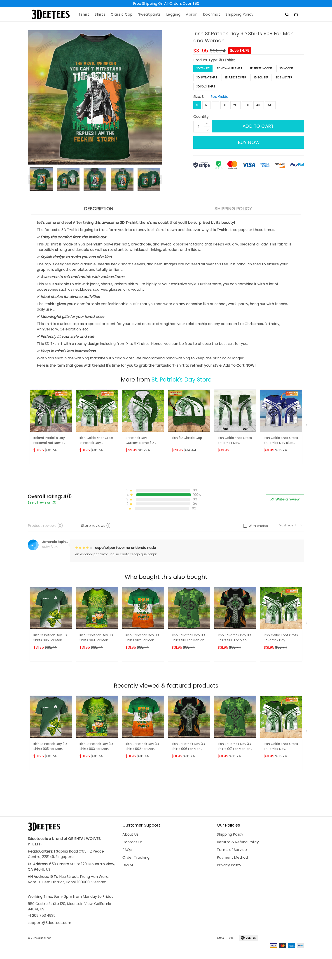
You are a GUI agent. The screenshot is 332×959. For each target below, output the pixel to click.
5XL (270, 105)
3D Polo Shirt (205, 86)
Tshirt (83, 14)
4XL (258, 105)
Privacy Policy (229, 865)
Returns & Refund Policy (238, 842)
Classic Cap (122, 14)
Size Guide (219, 96)
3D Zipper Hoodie (261, 68)
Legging (173, 14)
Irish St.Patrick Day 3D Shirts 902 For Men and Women (142, 638)
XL (224, 105)
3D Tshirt (227, 60)
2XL (235, 105)
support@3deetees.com (49, 922)
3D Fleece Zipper (235, 77)
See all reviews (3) (42, 502)
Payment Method (232, 857)
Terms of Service (232, 849)
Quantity (201, 116)
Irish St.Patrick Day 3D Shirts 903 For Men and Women (96, 638)
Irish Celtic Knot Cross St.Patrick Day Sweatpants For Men (235, 441)
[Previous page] (30, 179)
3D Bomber (261, 77)
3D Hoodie (286, 68)
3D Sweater (284, 77)
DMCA (127, 865)
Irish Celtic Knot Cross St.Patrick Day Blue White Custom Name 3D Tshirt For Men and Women (281, 441)
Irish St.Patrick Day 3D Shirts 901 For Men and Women (189, 638)
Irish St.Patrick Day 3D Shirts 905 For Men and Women (50, 638)
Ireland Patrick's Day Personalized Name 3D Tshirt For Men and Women (50, 441)
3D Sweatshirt (206, 77)
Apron (192, 14)
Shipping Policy (239, 14)
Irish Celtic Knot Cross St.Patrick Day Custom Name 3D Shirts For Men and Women (96, 441)
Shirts (100, 14)
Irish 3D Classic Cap (187, 438)
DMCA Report (225, 938)
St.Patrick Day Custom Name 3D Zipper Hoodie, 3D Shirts (140, 441)
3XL (247, 105)
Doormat (211, 14)
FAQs (127, 849)
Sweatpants (149, 14)
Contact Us (132, 842)
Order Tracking (136, 857)
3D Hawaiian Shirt (229, 68)
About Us (130, 834)
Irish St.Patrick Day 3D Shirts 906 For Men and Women (234, 638)
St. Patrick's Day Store (181, 380)
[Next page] (160, 179)
